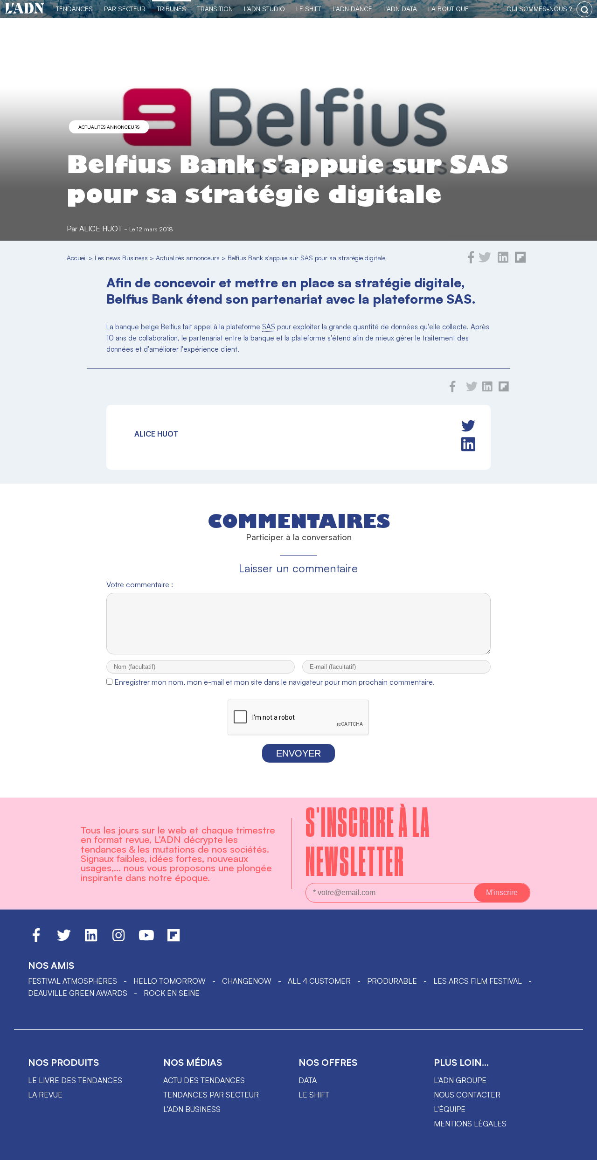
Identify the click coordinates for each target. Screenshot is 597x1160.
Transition (215, 9)
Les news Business (121, 258)
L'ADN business (192, 1109)
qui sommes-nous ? (539, 9)
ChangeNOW (246, 981)
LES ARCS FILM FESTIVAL (477, 981)
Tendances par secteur (211, 1094)
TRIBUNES (171, 9)
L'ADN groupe (460, 1080)
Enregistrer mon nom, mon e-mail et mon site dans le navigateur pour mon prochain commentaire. (274, 682)
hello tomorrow (169, 981)
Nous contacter (467, 1094)
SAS (268, 326)
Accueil (77, 258)
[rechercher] (584, 9)
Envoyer (298, 753)
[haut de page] (580, 1148)
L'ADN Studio (264, 9)
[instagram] (118, 939)
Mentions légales (470, 1123)
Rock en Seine (172, 993)
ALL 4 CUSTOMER (319, 981)
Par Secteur (125, 9)
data (307, 1080)
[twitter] (485, 260)
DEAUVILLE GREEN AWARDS (77, 993)
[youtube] (146, 939)
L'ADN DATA (400, 9)
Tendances (74, 9)
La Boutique (448, 9)
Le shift (313, 1094)
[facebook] (471, 260)
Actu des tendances (204, 1080)
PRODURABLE (392, 981)
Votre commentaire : (139, 584)
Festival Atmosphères (72, 981)
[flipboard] (520, 260)
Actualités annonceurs (108, 127)
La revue (45, 1094)
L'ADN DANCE (352, 9)
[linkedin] (503, 260)
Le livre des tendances (75, 1080)
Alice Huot (100, 228)
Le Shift (308, 9)
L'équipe (449, 1109)
